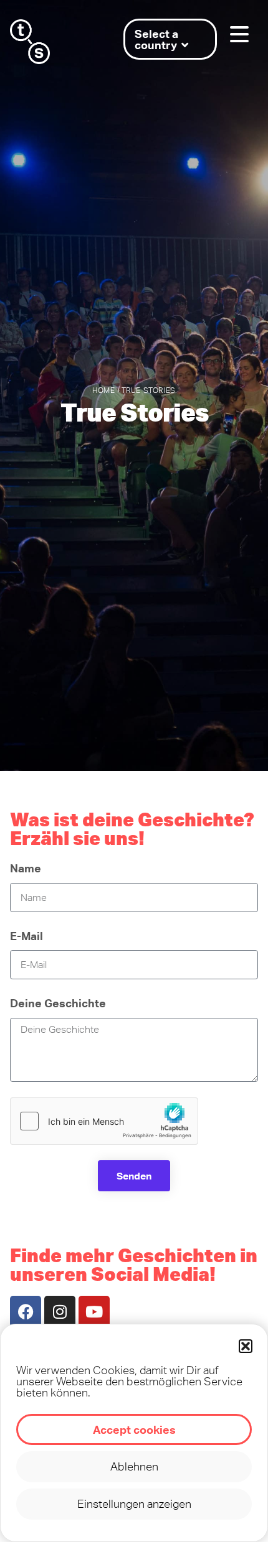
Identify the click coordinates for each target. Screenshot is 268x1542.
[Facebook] (25, 1311)
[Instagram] (59, 1311)
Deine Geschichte (58, 1003)
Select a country (156, 39)
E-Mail (26, 936)
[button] (245, 1346)
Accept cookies (134, 1429)
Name (25, 868)
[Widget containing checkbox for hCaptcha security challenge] (104, 1121)
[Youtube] (94, 1311)
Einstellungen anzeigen (134, 1503)
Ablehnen (134, 1466)
